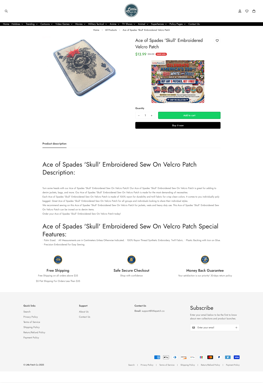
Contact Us (84, 317)
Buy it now (178, 125)
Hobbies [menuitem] (16, 24)
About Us (83, 311)
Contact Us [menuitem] (194, 24)
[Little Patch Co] (131, 11)
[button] (253, 11)
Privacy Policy (30, 317)
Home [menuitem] (6, 24)
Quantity (139, 108)
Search (26, 311)
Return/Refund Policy (34, 332)
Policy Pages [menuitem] (176, 24)
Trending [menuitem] (30, 24)
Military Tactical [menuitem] (96, 24)
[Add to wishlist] (217, 40)
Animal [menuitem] (141, 24)
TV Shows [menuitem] (127, 24)
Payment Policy (31, 337)
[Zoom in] (121, 42)
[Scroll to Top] (257, 366)
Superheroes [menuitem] (157, 24)
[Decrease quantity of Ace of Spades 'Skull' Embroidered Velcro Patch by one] (138, 115)
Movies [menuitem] (78, 24)
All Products (111, 30)
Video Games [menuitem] (62, 24)
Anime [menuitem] (113, 24)
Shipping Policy (31, 327)
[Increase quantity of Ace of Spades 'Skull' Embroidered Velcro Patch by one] (151, 115)
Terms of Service (31, 322)
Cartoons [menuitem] (45, 24)
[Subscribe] (236, 327)
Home (96, 30)
